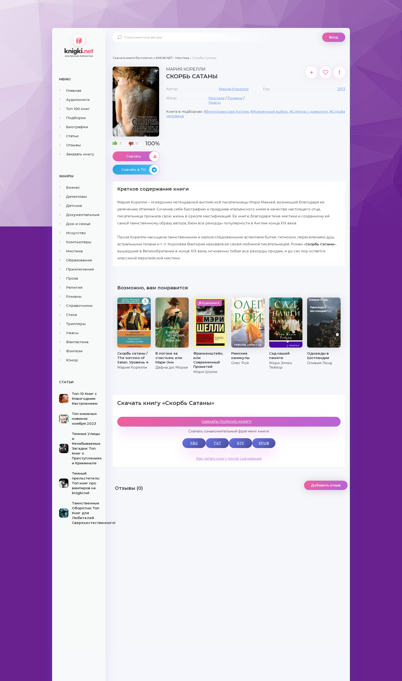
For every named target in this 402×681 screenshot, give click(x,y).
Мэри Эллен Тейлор (280, 365)
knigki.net (79, 45)
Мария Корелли (233, 89)
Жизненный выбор (270, 111)
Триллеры (76, 324)
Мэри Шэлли (205, 372)
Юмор (72, 360)
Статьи (72, 136)
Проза (72, 278)
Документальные (83, 214)
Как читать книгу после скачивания (229, 458)
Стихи (71, 314)
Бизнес (73, 187)
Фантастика (77, 342)
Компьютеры (78, 242)
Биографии (77, 127)
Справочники (79, 305)
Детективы (76, 196)
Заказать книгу (80, 154)
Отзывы (73, 145)
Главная (73, 90)
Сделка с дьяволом (310, 111)
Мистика (74, 251)
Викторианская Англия (227, 111)
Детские (74, 205)
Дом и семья (78, 224)
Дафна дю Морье (171, 367)
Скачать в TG (133, 169)
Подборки (76, 118)
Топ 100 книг (78, 108)
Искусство (76, 233)
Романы (74, 296)
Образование (79, 260)
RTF (240, 443)
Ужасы (72, 333)
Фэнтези (74, 351)
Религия (74, 287)
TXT (217, 443)
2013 (341, 89)
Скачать (133, 156)
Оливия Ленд (319, 363)
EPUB (264, 443)
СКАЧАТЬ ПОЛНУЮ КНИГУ (226, 421)
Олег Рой (240, 363)
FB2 (194, 443)
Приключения (80, 269)
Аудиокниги (78, 99)
